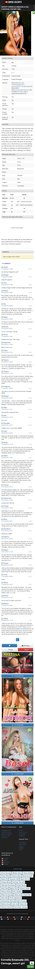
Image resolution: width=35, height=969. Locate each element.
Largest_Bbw (27, 895)
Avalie (20, 850)
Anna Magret (22, 844)
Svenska (32, 919)
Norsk (18, 919)
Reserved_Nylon (28, 876)
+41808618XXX (18, 823)
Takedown (22, 836)
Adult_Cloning (25, 879)
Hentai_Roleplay (28, 873)
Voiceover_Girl (14, 879)
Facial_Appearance (15, 898)
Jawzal (21, 846)
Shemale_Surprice (6, 907)
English (25, 917)
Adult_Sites (4, 888)
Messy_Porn (14, 888)
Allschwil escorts (6, 832)
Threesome (26, 90)
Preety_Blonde (21, 885)
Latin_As (15, 904)
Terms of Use (23, 832)
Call (31, 967)
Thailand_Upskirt (25, 888)
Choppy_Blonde (6, 882)
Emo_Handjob (17, 891)
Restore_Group (5, 904)
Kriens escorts (5, 836)
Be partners (22, 834)
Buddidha (21, 848)
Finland (6, 864)
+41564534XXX (18, 676)
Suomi (5, 919)
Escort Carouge (6, 873)
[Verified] (17, 33)
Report (26, 650)
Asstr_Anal (4, 898)
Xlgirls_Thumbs (21, 901)
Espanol (32, 917)
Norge (5, 860)
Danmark (6, 862)
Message (26, 646)
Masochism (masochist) (18, 85)
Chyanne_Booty (16, 876)
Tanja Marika (22, 842)
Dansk (11, 917)
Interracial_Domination (8, 885)
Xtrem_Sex (17, 895)
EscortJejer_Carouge (20, 907)
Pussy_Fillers (5, 876)
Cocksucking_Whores (7, 901)
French (11, 919)
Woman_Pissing (6, 891)
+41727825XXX (18, 725)
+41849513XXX (18, 774)
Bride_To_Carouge (6, 895)
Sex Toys (21, 86)
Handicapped (19, 90)
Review (10, 650)
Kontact (21, 830)
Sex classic (20, 91)
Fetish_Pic (4, 879)
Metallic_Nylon (17, 873)
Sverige (6, 858)
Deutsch (17, 917)
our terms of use (28, 931)
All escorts (4, 837)
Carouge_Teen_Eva (18, 882)
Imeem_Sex (23, 904)
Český (4, 917)
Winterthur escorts (6, 834)
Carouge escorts (6, 830)
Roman (24, 919)
